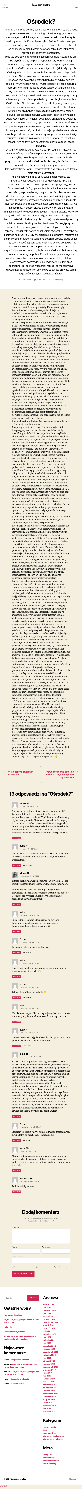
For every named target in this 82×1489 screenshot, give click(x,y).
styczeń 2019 (49, 1385)
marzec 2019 (48, 1382)
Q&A (45, 1430)
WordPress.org (49, 1464)
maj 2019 (47, 1376)
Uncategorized (49, 1433)
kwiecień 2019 (49, 1379)
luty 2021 (47, 1343)
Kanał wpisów (49, 1458)
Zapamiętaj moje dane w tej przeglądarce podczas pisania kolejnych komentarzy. (40, 1267)
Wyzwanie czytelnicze (52, 1439)
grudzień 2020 (49, 1346)
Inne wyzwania (49, 1427)
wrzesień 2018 (49, 1397)
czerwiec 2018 (49, 1406)
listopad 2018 (49, 1391)
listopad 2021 (49, 1319)
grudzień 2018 (49, 1388)
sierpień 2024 (49, 1304)
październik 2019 (50, 1367)
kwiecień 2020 (49, 1355)
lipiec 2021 (47, 1331)
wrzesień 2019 (49, 1370)
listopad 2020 (49, 1349)
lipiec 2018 (47, 1403)
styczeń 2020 (49, 1361)
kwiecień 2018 (49, 1412)
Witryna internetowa (19, 1257)
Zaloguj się (47, 1455)
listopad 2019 (49, 1364)
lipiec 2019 (47, 1373)
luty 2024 (47, 1307)
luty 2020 (47, 1358)
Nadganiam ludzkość (13, 1315)
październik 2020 (50, 1352)
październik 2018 (50, 1394)
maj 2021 (47, 1337)
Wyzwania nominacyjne (53, 1436)
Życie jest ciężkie (41, 5)
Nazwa (15, 1247)
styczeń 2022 (49, 1316)
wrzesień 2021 (49, 1325)
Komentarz (16, 1227)
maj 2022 (47, 1313)
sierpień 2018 (49, 1400)
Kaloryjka (8, 1327)
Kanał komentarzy (51, 1461)
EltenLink (3, 1486)
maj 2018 (47, 1409)
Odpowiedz (17, 838)
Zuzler (28, 280)
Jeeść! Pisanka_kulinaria (14, 1332)
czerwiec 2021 (49, 1334)
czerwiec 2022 (49, 1310)
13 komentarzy (57, 280)
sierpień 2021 (49, 1328)
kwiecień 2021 (49, 1340)
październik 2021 (50, 1322)
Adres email (47, 1247)
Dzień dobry (18, 1384)
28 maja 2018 (42, 280)
